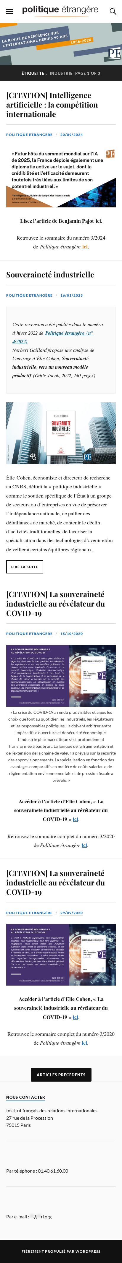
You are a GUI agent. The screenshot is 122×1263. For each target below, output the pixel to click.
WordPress (88, 1251)
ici (75, 819)
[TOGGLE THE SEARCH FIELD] (112, 11)
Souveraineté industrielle (50, 274)
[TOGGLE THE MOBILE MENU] (9, 11)
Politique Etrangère (29, 134)
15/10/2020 (71, 633)
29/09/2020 (71, 913)
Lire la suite (24, 567)
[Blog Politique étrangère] (61, 11)
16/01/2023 (71, 295)
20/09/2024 (71, 134)
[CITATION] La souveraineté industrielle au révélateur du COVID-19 (55, 603)
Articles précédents (61, 1074)
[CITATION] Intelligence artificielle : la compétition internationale (52, 104)
